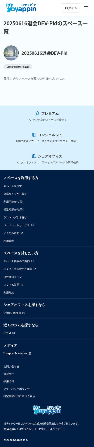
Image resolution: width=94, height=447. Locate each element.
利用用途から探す (13, 201)
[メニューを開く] (86, 7)
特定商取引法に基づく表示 (19, 396)
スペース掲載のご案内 (16, 261)
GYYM (7, 333)
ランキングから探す (15, 217)
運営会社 (8, 374)
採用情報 (8, 381)
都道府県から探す (13, 209)
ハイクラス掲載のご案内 (17, 269)
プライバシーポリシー (16, 389)
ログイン (71, 8)
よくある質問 (11, 233)
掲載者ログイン (12, 277)
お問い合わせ (11, 366)
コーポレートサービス (16, 225)
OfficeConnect (12, 313)
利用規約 (8, 241)
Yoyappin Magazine (15, 353)
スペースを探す (12, 186)
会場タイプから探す (15, 194)
